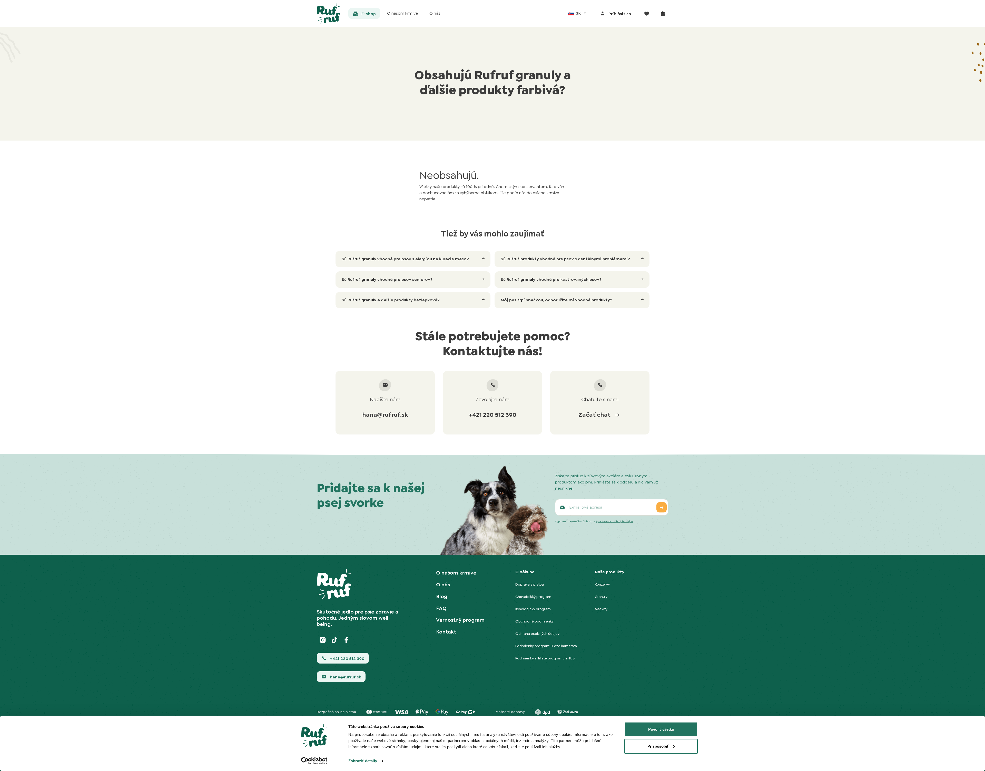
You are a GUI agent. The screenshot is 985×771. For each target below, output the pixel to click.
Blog (441, 596)
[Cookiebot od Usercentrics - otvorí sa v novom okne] (314, 761)
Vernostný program (460, 620)
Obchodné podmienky (534, 621)
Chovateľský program (533, 596)
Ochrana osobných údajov (537, 633)
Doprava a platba (529, 584)
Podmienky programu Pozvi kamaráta (546, 646)
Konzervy (602, 584)
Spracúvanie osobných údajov (614, 521)
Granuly (601, 596)
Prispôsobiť (658, 746)
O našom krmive (456, 572)
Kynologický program (533, 609)
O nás (443, 584)
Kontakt (446, 631)
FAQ (441, 608)
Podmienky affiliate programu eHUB (545, 658)
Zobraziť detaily (362, 761)
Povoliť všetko (661, 729)
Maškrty (601, 609)
